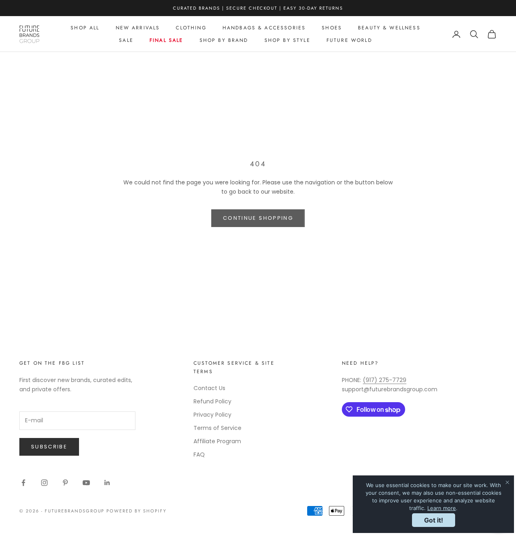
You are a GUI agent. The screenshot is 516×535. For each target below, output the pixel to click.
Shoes (332, 27)
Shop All (85, 27)
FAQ (199, 454)
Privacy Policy (212, 415)
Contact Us (209, 388)
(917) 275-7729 (384, 380)
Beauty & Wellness (389, 27)
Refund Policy (212, 401)
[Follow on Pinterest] (65, 483)
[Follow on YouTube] (86, 483)
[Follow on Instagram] (44, 483)
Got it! (433, 520)
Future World (349, 40)
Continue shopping (258, 218)
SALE (126, 40)
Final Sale (166, 40)
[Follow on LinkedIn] (107, 483)
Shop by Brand (224, 40)
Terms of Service (217, 428)
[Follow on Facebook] (23, 483)
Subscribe (49, 446)
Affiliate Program (217, 441)
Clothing (191, 27)
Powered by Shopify (136, 511)
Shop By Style (287, 40)
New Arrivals (138, 27)
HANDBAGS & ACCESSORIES (264, 27)
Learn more (441, 508)
